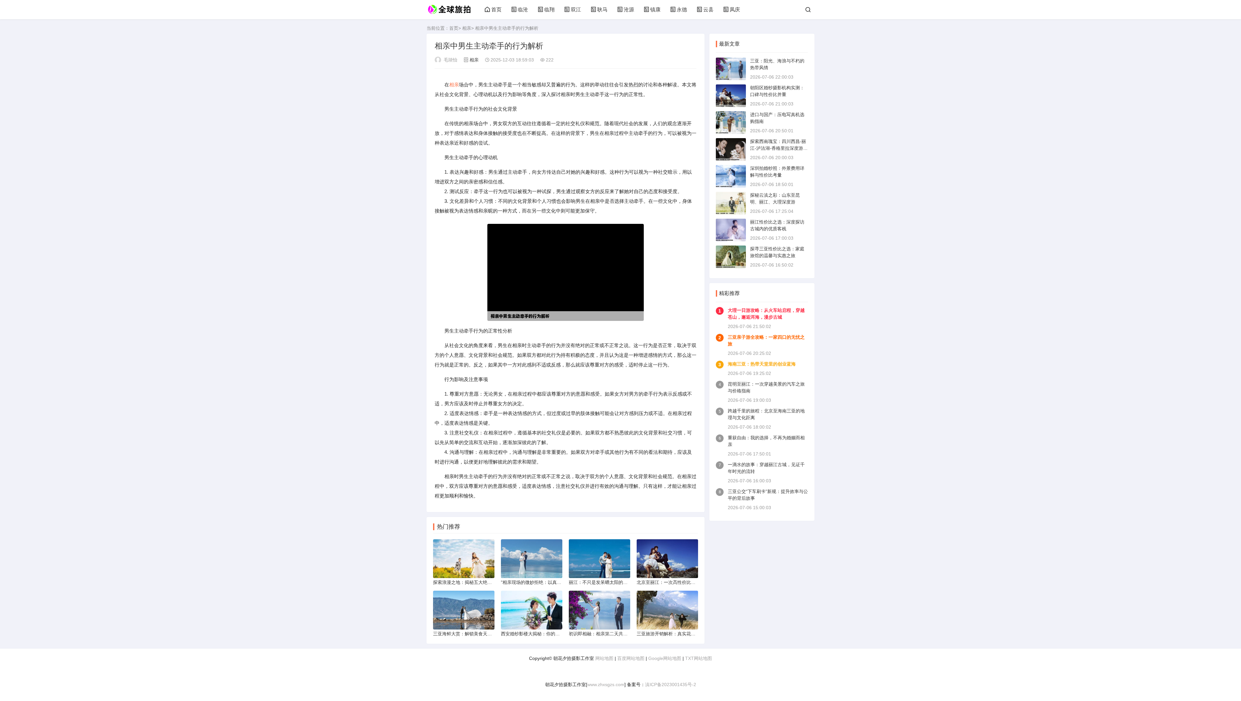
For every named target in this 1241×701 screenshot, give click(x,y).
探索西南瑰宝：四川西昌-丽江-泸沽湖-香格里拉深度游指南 (779, 148)
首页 (496, 9)
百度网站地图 (630, 658)
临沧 (523, 9)
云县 (708, 9)
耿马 (602, 9)
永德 (682, 9)
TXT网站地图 (698, 658)
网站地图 (604, 658)
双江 (576, 9)
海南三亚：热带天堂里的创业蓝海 (762, 364)
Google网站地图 (664, 658)
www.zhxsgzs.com (605, 684)
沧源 (629, 9)
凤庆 (735, 9)
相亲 (466, 28)
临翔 (549, 9)
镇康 (655, 9)
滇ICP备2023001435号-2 (670, 684)
